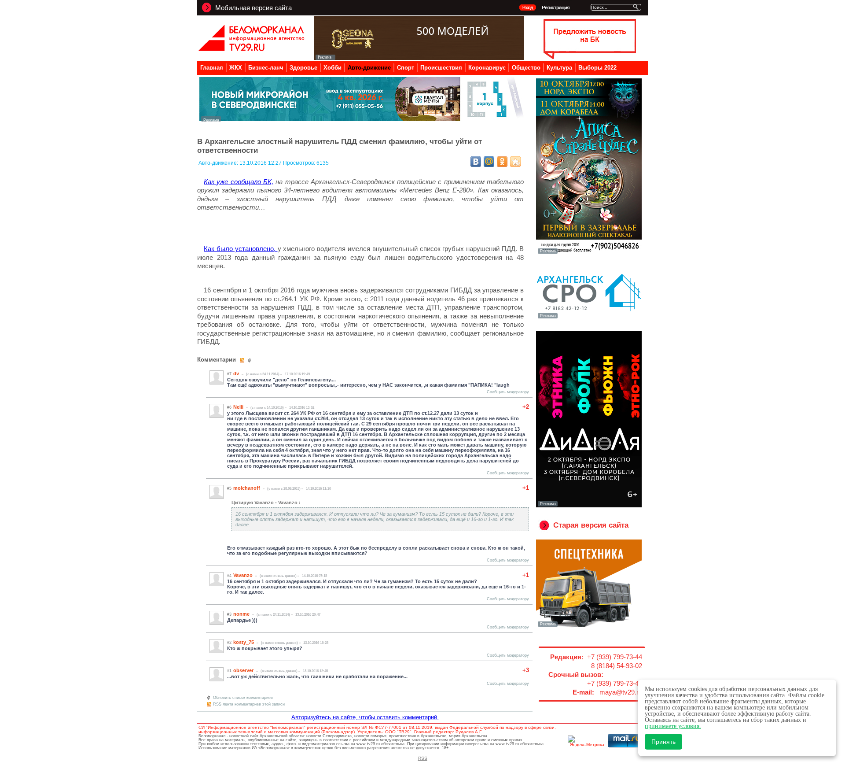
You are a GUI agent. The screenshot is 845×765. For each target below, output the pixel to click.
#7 (229, 374)
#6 (229, 407)
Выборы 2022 (597, 67)
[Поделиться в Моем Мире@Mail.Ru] (489, 161)
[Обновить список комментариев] (251, 360)
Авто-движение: (218, 163)
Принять (663, 741)
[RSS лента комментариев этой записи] (243, 360)
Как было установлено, (241, 248)
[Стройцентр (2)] (362, 119)
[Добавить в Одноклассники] (502, 161)
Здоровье (303, 67)
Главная (211, 67)
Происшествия (441, 67)
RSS (422, 758)
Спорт (405, 67)
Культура (559, 67)
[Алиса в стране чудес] (589, 252)
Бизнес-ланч (265, 67)
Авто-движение (369, 67)
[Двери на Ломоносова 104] (419, 57)
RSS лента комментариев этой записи (249, 704)
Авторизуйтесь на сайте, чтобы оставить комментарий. (365, 717)
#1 (229, 671)
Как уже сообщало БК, (238, 181)
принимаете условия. (673, 726)
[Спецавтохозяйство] (589, 625)
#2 (229, 642)
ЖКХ (235, 67)
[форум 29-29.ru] (589, 317)
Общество (526, 67)
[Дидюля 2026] (589, 505)
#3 (229, 614)
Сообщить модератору (508, 392)
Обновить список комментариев (243, 697)
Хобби (332, 67)
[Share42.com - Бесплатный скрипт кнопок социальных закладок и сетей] (515, 161)
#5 (229, 488)
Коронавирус (487, 67)
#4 (229, 575)
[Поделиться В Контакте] (475, 161)
